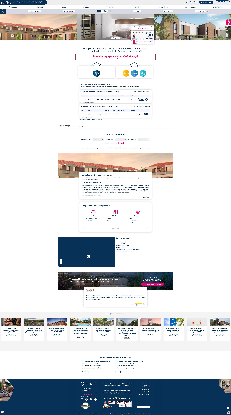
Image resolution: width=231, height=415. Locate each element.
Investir (26, 2)
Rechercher (200, 11)
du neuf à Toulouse (190, 6)
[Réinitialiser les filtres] (208, 11)
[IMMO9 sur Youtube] (91, 399)
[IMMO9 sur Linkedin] (95, 399)
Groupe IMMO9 (146, 383)
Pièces (137, 11)
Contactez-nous (206, 2)
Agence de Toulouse (163, 6)
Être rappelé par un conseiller (143, 41)
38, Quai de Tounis (193, 2)
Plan (141, 99)
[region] (86, 252)
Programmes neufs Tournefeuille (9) (91, 365)
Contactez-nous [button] (143, 407)
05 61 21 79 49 (143, 28)
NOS (229, 22)
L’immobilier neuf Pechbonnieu (114, 44)
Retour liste (3, 12)
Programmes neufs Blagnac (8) (90, 367)
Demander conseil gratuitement (152, 284)
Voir (85, 371)
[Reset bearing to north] (61, 263)
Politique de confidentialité (146, 386)
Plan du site (147, 391)
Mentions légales (145, 389)
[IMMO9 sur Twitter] (86, 399)
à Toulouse (40, 6)
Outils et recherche (217, 6)
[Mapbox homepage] (60, 266)
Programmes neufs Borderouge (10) (125, 368)
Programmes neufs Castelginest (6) (91, 368)
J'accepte (148, 414)
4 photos (117, 38)
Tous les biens (69, 11)
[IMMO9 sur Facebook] (82, 399)
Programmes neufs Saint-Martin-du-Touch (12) (128, 367)
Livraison (168, 11)
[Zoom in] (61, 260)
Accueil (106, 44)
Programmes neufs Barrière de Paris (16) (126, 365)
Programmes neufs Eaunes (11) (90, 363)
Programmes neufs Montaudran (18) (125, 363)
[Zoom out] (61, 261)
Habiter (20, 2)
